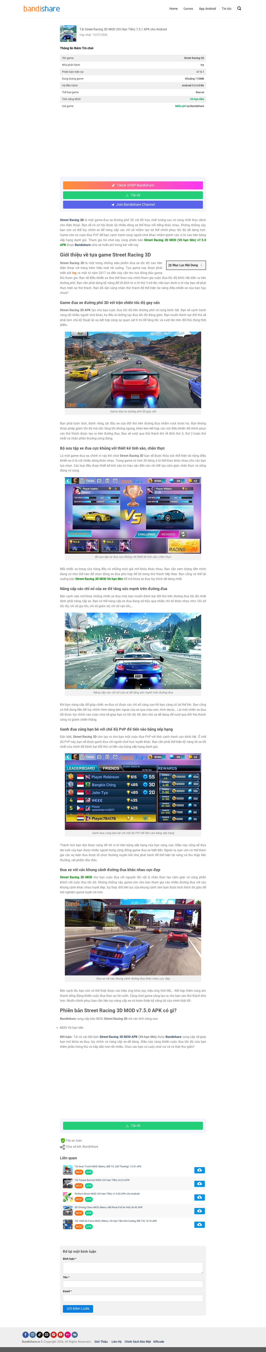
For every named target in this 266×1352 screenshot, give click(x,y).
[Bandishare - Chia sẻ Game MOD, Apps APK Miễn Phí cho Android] (41, 8)
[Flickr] (67, 1335)
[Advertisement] (133, 143)
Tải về (135, 195)
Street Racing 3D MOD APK (118, 1037)
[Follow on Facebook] (25, 1335)
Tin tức (227, 9)
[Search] (239, 8)
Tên (66, 1277)
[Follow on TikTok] (39, 1335)
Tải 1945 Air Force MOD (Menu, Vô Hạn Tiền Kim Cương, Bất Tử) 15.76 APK (116, 1220)
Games (188, 9)
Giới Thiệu (101, 1341)
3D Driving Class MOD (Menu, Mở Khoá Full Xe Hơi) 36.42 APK (109, 1207)
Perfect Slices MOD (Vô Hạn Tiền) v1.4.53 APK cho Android (107, 1193)
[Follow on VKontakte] (74, 1335)
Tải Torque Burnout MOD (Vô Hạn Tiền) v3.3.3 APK (102, 1180)
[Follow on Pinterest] (53, 1335)
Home (173, 9)
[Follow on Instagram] (32, 1335)
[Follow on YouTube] (60, 1335)
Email (67, 1291)
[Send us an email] (46, 1335)
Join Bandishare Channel (135, 204)
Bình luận (69, 1259)
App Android (207, 9)
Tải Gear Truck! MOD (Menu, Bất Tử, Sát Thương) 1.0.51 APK (108, 1166)
